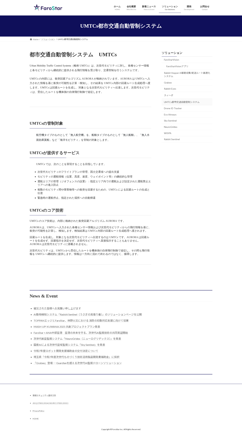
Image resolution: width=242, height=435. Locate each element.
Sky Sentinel (170, 120)
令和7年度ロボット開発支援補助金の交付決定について (66, 350)
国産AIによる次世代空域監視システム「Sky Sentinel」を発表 (69, 344)
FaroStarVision (171, 59)
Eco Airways (170, 114)
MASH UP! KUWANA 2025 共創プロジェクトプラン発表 (67, 326)
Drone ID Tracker (173, 108)
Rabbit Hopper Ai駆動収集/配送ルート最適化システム (187, 74)
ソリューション (172, 52)
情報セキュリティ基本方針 (44, 395)
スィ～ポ (168, 95)
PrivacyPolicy (38, 411)
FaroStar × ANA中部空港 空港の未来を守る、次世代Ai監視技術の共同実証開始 (81, 332)
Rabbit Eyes (170, 88)
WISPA (167, 133)
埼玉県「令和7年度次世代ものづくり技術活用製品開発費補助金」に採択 (76, 356)
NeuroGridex (170, 126)
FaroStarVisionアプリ (177, 66)
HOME (36, 418)
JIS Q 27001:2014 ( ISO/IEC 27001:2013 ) (50, 403)
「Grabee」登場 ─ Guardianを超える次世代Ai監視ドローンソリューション (78, 363)
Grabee (168, 82)
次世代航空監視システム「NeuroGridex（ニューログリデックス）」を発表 (77, 338)
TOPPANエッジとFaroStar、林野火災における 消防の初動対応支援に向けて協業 (81, 320)
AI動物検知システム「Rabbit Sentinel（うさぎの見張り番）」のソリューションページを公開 (88, 314)
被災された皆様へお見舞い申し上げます (57, 308)
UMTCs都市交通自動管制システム (182, 101)
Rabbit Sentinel (172, 139)
